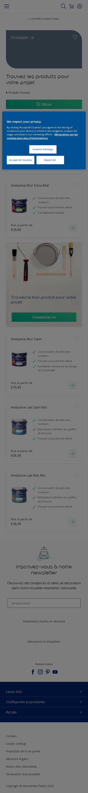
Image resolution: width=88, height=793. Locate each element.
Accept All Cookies (20, 159)
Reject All (50, 159)
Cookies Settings (43, 149)
